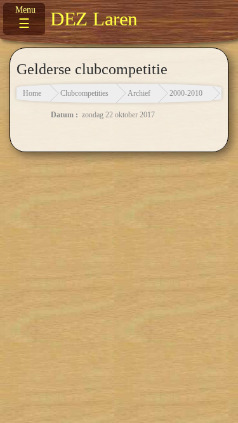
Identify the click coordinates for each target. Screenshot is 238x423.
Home (32, 93)
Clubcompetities (84, 93)
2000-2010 (185, 93)
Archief (139, 93)
